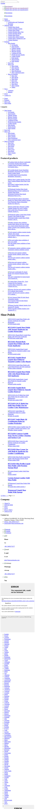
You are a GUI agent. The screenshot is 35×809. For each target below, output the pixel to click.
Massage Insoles (16, 51)
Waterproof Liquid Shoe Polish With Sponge (17, 491)
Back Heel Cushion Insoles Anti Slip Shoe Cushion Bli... (18, 185)
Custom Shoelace (13, 40)
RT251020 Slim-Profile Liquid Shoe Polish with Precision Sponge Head (19, 466)
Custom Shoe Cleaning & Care (16, 38)
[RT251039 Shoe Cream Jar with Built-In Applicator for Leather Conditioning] (19, 444)
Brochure (10, 24)
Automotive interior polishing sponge (18, 249)
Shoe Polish (14, 66)
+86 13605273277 (9, 546)
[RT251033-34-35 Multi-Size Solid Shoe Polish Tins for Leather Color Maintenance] (19, 398)
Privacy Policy (8, 510)
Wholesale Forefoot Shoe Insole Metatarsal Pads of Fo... (17, 194)
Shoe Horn (14, 79)
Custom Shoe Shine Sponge (16, 37)
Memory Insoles (16, 50)
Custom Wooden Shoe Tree (16, 32)
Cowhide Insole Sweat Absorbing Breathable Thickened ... (17, 175)
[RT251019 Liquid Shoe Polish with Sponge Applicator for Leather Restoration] (19, 322)
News (6, 89)
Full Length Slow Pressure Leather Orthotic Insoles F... (18, 210)
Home (6, 19)
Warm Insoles (15, 59)
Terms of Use (8, 511)
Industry (10, 92)
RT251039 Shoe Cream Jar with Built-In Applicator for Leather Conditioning (18, 451)
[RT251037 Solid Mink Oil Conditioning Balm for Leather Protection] (19, 414)
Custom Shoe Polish (13, 30)
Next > (4, 495)
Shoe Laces (14, 82)
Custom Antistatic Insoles (15, 28)
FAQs (6, 94)
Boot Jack (14, 81)
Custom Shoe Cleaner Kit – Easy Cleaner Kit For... (17, 285)
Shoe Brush (14, 77)
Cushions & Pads (16, 53)
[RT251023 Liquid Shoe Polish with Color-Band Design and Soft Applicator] (19, 366)
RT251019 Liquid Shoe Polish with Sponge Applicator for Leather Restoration (19, 329)
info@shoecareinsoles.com (11, 560)
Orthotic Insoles (15, 48)
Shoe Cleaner (15, 69)
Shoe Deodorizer (16, 71)
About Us (7, 20)
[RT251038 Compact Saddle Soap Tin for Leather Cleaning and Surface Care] (19, 428)
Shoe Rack (14, 84)
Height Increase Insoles (18, 54)
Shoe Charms (15, 85)
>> (7, 495)
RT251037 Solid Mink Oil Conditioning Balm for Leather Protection (17, 421)
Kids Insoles (14, 58)
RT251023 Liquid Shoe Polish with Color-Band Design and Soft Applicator (19, 374)
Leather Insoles (15, 56)
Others (13, 87)
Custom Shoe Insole (13, 27)
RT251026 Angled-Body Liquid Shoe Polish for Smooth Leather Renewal (19, 390)
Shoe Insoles (11, 43)
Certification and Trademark (16, 22)
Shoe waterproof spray (17, 72)
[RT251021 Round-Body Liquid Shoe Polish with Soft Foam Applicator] (19, 336)
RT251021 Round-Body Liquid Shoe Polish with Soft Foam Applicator (18, 344)
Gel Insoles (14, 45)
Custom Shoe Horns (13, 35)
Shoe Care (11, 64)
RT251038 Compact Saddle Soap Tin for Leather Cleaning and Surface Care (19, 436)
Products (6, 41)
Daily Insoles (15, 61)
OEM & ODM (8, 25)
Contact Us (7, 95)
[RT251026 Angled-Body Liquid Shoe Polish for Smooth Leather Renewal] (19, 382)
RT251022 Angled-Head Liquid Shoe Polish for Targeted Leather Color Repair (19, 360)
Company (10, 90)
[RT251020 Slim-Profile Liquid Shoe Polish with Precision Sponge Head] (19, 458)
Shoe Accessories (13, 74)
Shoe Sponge (15, 68)
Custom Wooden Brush (14, 33)
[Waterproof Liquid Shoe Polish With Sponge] (19, 485)
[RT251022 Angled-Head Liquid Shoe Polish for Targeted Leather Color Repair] (19, 352)
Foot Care (11, 63)
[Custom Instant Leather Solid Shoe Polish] (19, 473)
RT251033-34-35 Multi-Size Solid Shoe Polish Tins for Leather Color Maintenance (18, 405)
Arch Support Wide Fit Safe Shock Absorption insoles (18, 301)
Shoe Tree (14, 76)
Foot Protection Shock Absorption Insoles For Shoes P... (17, 202)
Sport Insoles (15, 46)
